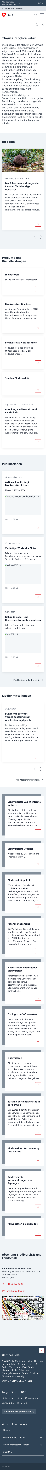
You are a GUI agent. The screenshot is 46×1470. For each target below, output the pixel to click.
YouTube (9, 1403)
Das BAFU (8, 1451)
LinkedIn (24, 1403)
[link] (23, 816)
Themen (7, 1430)
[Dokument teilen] (42, 24)
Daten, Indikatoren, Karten (16, 1444)
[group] (23, 189)
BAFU (10, 15)
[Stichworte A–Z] (37, 3)
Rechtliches (6, 1466)
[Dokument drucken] (37, 24)
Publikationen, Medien (14, 1437)
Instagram (33, 1398)
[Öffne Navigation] (42, 14)
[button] (41, 1350)
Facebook (10, 1398)
